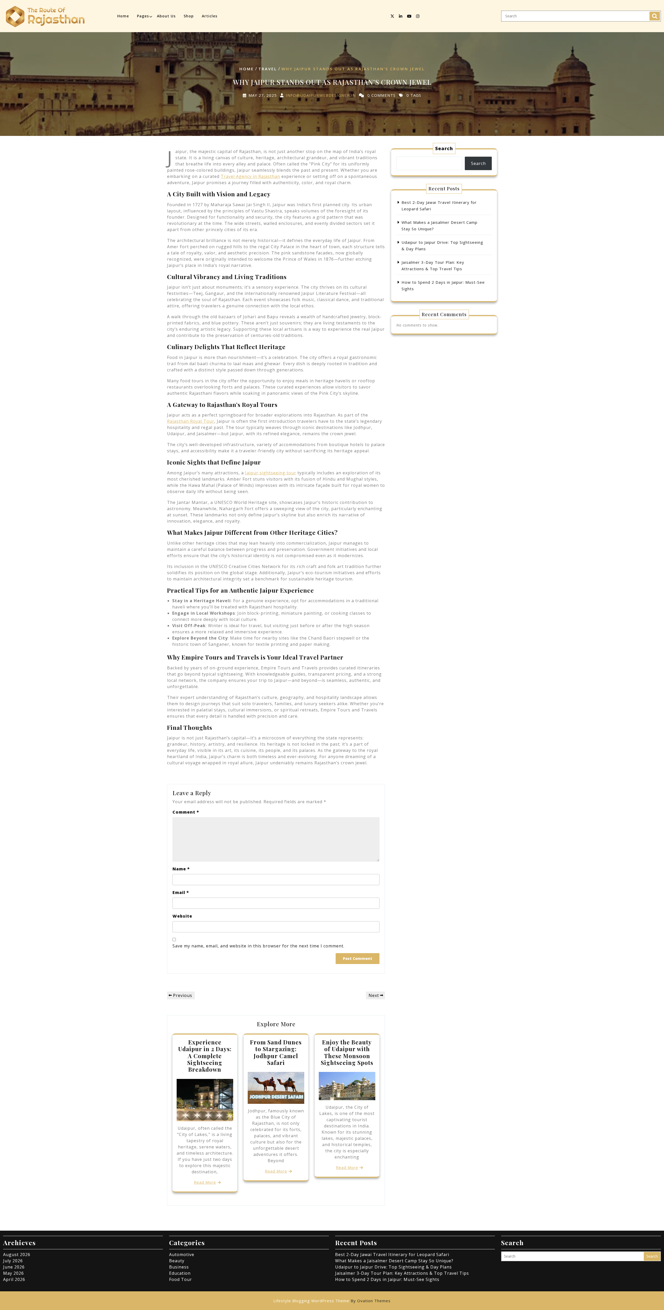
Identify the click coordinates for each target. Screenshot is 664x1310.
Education (180, 1273)
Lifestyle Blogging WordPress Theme (332, 1300)
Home (123, 15)
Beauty (176, 1261)
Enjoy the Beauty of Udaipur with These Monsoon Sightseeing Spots (347, 1052)
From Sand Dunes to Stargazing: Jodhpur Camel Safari (276, 1052)
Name (181, 869)
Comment (185, 812)
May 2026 (13, 1273)
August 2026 (16, 1254)
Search (654, 16)
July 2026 (13, 1261)
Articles (209, 15)
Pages (143, 15)
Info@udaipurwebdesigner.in (321, 95)
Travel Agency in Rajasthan (250, 176)
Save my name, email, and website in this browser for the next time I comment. (258, 946)
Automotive (181, 1254)
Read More (205, 1182)
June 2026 (14, 1267)
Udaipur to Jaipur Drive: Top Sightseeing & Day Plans (393, 1267)
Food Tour (180, 1279)
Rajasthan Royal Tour (190, 421)
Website (182, 916)
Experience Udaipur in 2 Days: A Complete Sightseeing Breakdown (205, 1055)
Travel (267, 68)
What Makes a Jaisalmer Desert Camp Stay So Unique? (394, 1261)
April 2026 (14, 1279)
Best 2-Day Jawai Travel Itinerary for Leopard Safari (392, 1254)
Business (179, 1267)
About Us (166, 15)
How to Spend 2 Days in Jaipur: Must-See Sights (387, 1279)
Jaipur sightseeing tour (270, 473)
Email (180, 892)
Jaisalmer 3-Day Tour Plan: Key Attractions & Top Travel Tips (402, 1273)
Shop (189, 15)
